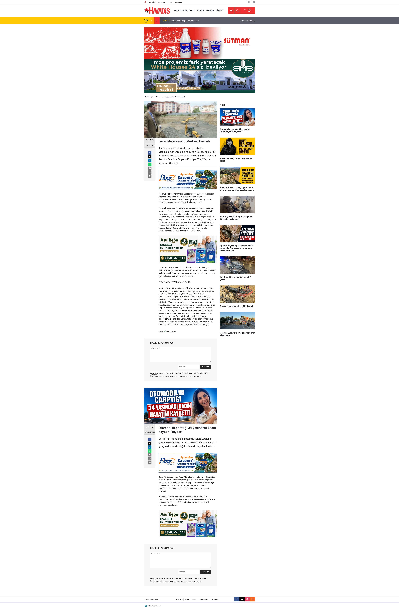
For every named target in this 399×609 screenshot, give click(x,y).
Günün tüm (248, 21)
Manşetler (152, 2)
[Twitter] (149, 156)
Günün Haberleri (162, 2)
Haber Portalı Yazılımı (155, 606)
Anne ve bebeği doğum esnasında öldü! (185, 21)
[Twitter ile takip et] (242, 599)
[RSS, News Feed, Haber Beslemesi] (252, 599)
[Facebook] (149, 153)
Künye (187, 599)
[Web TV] (249, 2)
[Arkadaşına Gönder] (149, 168)
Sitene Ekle (178, 2)
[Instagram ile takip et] (247, 599)
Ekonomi (210, 10)
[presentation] (151, 20)
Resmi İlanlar (180, 10)
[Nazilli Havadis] (157, 10)
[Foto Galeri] (254, 2)
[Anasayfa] (145, 2)
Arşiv (171, 2)
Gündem (200, 10)
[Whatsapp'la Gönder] (149, 164)
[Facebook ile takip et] (236, 599)
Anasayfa (150, 97)
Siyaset (219, 10)
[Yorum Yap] (149, 176)
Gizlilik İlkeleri (203, 599)
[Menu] (231, 11)
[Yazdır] (149, 172)
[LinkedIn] (149, 160)
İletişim (194, 599)
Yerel (192, 10)
